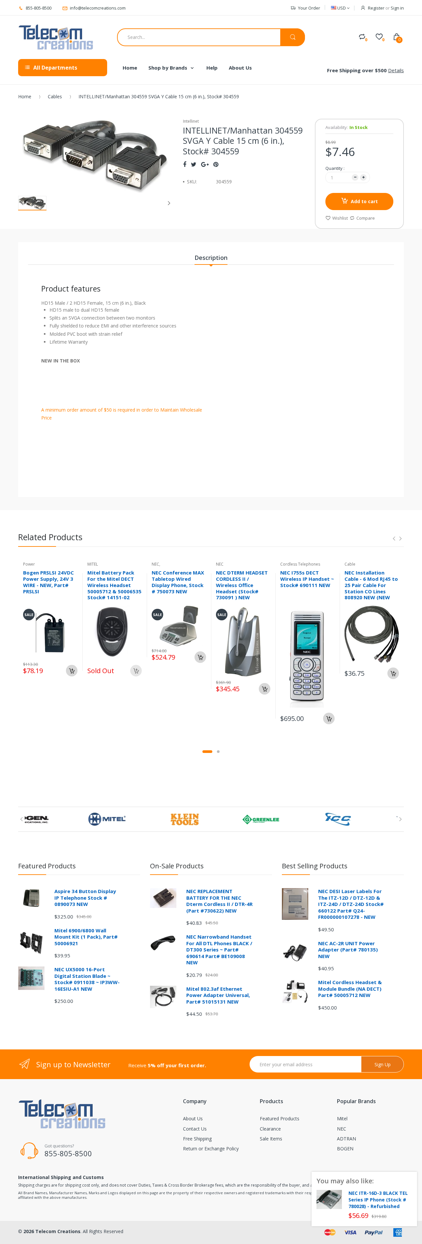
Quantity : (335, 168)
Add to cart (364, 201)
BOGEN (345, 1148)
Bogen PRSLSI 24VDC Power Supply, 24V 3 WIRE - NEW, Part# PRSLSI (48, 581)
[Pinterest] (215, 164)
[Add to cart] (71, 670)
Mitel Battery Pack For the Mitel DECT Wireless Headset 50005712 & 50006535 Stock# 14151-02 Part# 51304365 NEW (114, 588)
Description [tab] (211, 258)
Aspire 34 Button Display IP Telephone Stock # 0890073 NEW (85, 897)
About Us (193, 1118)
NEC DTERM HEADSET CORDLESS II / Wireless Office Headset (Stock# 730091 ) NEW (242, 585)
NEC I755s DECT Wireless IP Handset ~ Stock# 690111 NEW (307, 578)
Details (396, 70)
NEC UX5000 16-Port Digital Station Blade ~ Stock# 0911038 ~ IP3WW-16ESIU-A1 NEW (87, 979)
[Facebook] (184, 164)
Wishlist (340, 218)
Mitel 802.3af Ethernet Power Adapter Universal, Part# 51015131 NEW (218, 995)
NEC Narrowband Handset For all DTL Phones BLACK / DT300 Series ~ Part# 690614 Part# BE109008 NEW (219, 949)
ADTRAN (346, 1138)
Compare (365, 218)
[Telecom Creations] (56, 37)
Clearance (270, 1129)
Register (376, 8)
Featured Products (279, 1118)
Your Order (309, 8)
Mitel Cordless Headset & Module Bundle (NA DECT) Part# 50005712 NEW (350, 988)
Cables (55, 96)
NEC (341, 1129)
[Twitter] (193, 164)
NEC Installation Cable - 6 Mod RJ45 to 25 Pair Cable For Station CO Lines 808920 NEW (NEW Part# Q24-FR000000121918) (371, 591)
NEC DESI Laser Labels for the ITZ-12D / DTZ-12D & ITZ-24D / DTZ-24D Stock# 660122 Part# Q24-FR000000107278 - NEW (351, 904)
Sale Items (271, 1138)
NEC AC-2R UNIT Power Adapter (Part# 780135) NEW (348, 949)
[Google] (205, 164)
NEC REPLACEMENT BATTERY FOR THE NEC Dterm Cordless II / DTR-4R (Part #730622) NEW (219, 901)
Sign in (397, 8)
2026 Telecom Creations (51, 1231)
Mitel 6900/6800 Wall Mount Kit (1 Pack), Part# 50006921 (86, 937)
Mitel (342, 1118)
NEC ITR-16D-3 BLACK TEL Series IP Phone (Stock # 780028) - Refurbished (378, 1199)
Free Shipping (197, 1138)
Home (24, 96)
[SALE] (50, 632)
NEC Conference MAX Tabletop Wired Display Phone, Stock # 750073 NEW (178, 581)
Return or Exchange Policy (211, 1148)
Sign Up (383, 1064)
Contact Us (195, 1129)
